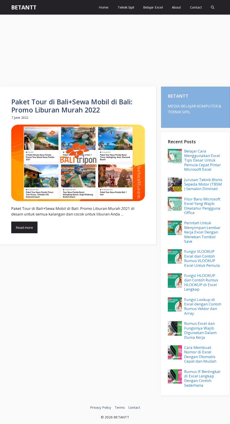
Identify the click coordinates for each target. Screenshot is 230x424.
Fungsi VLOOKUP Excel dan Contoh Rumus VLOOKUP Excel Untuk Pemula (202, 258)
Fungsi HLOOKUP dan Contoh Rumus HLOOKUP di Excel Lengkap (201, 282)
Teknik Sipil (125, 7)
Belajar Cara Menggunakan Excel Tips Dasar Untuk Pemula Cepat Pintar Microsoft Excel (202, 160)
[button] (212, 7)
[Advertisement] (115, 48)
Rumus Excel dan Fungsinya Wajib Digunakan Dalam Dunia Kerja (200, 330)
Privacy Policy (100, 407)
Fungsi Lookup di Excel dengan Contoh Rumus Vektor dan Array (202, 306)
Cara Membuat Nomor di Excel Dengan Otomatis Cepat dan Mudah (200, 354)
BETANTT (23, 7)
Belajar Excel (153, 7)
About (176, 7)
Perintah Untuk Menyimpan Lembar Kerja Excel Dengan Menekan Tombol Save (202, 232)
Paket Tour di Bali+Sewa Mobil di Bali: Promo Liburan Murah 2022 (72, 105)
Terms (120, 407)
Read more (24, 227)
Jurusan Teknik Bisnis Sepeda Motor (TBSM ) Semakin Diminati (203, 184)
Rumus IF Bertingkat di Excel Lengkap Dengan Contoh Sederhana (202, 378)
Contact (196, 7)
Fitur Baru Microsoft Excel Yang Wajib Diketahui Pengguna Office (202, 205)
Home (103, 7)
